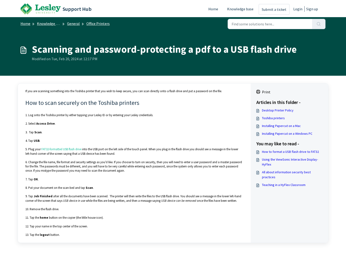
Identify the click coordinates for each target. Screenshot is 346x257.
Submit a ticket (274, 9)
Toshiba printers (273, 118)
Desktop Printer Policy (278, 110)
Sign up (312, 9)
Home (213, 9)
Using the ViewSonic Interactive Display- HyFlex (290, 161)
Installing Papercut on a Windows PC (287, 133)
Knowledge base (240, 9)
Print (266, 92)
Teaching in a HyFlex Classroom (284, 185)
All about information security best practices (286, 174)
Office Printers (98, 23)
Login (297, 9)
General (73, 23)
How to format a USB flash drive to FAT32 (290, 152)
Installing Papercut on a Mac (281, 126)
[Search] (319, 24)
